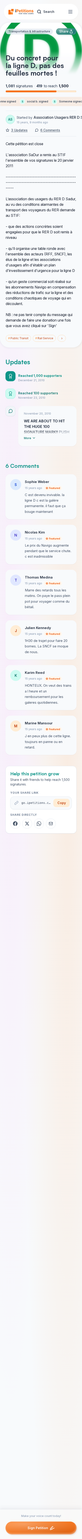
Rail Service (44, 338)
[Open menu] (70, 12)
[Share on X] (27, 824)
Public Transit (18, 338)
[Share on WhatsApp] (39, 824)
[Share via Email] (51, 824)
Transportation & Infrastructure (29, 31)
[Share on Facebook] (15, 824)
